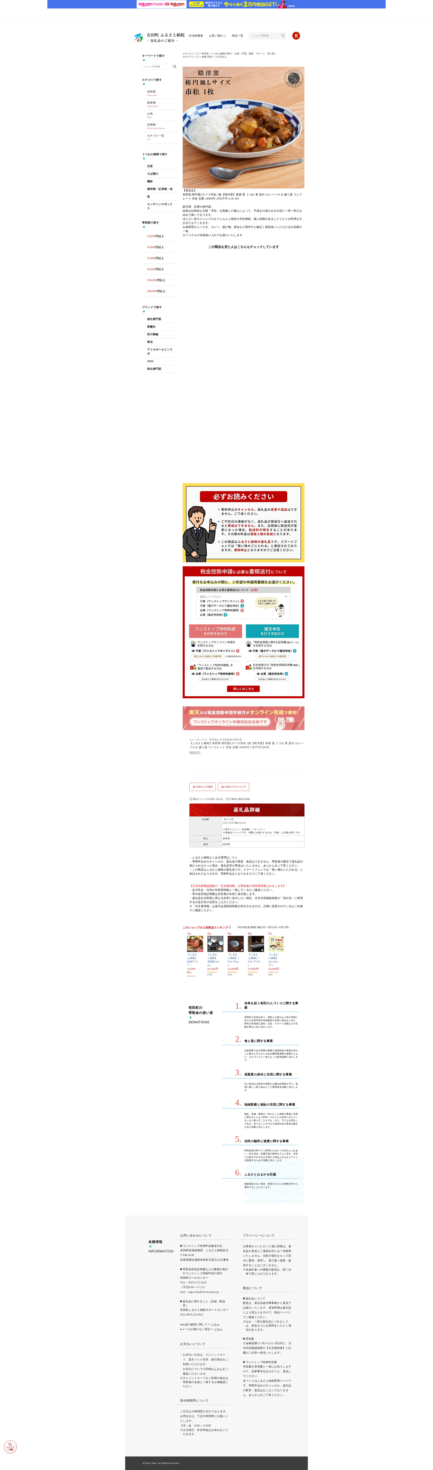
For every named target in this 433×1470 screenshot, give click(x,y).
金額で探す (207, 57)
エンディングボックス (160, 206)
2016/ (150, 361)
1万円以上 (221, 57)
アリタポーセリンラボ (160, 351)
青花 (150, 341)
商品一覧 (237, 35)
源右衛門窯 (154, 319)
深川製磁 (152, 334)
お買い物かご (217, 35)
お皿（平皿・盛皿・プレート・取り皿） (256, 53)
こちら (233, 857)
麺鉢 (150, 181)
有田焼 (205, 53)
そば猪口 (152, 173)
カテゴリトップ (191, 53)
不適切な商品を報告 (239, 799)
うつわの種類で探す (221, 53)
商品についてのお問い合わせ (208, 799)
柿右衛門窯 (154, 368)
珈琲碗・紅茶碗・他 (160, 188)
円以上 (155, 236)
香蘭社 (151, 326)
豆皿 (150, 166)
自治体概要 (196, 35)
